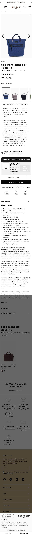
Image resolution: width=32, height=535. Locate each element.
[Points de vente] (26, 7)
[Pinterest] (23, 479)
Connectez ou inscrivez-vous (13, 154)
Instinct (3, 365)
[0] (5, 7)
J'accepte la (17, 472)
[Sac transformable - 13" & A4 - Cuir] (8, 351)
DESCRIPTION (5, 201)
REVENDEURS (7, 511)
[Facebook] (4, 479)
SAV (4, 494)
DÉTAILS (4, 303)
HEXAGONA (7, 488)
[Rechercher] (23, 7)
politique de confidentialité (20, 472)
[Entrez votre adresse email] (27, 468)
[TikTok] (17, 479)
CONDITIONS (7, 499)
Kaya (3, 61)
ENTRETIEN (4, 308)
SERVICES (6, 505)
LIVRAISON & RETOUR (8, 313)
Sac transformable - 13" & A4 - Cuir (8, 367)
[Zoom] (16, 36)
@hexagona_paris (16, 391)
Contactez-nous (10, 429)
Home (2, 12)
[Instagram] (10, 479)
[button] (5, 74)
